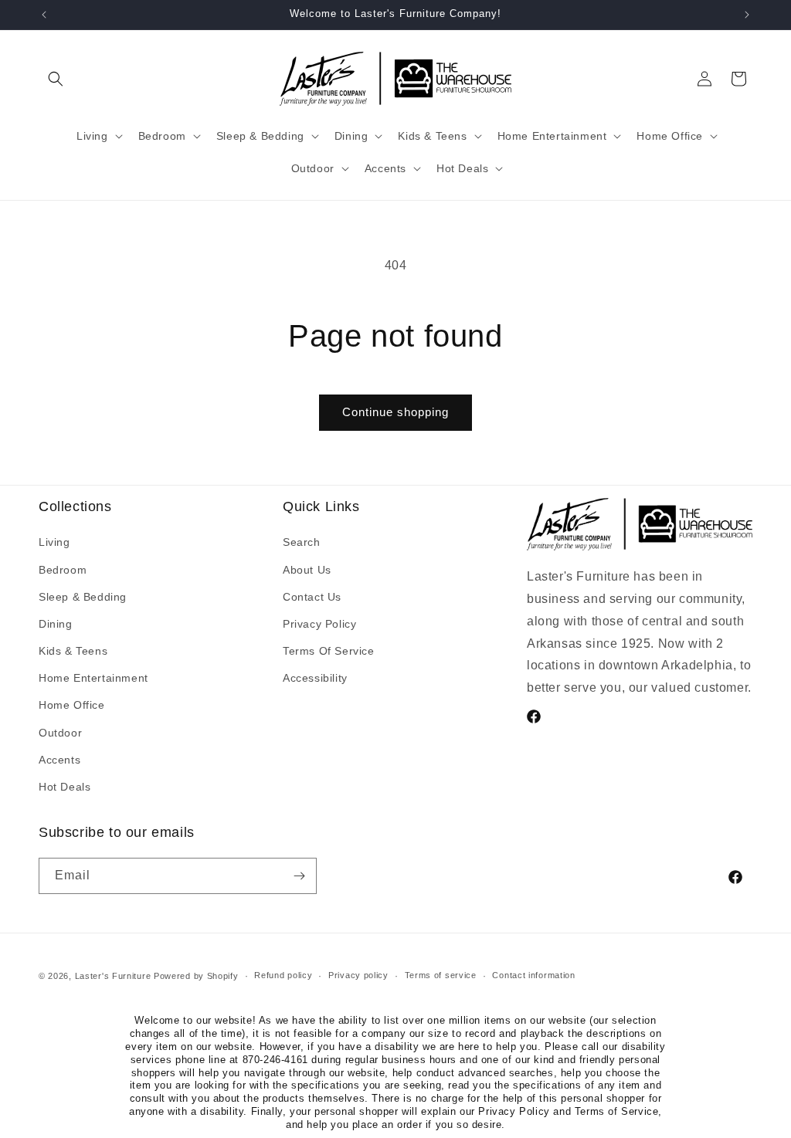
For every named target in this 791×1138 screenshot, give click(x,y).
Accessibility (315, 678)
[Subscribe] (299, 876)
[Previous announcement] (44, 14)
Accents (59, 760)
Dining (56, 624)
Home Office (72, 705)
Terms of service (441, 975)
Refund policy (283, 975)
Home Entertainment (93, 678)
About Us (307, 570)
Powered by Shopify (196, 976)
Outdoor (60, 732)
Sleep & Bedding (83, 597)
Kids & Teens (73, 651)
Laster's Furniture (113, 976)
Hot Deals (64, 787)
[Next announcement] (747, 14)
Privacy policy (358, 975)
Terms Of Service (329, 651)
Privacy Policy (319, 624)
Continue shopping (395, 411)
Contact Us (312, 597)
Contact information (533, 975)
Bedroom (63, 570)
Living (54, 542)
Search (302, 542)
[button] (56, 79)
